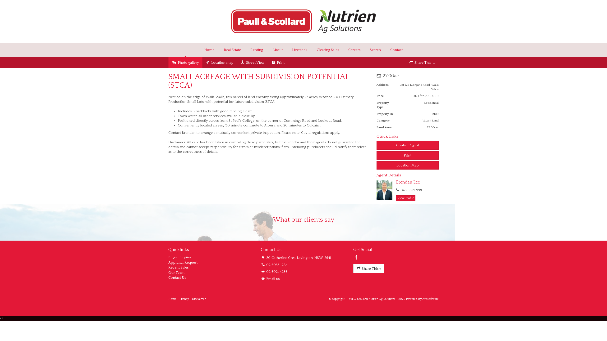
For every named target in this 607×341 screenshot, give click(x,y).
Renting (256, 50)
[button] (408, 155)
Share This (423, 63)
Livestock (299, 50)
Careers (354, 50)
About (277, 50)
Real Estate (232, 50)
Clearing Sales (328, 50)
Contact (396, 50)
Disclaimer (199, 299)
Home (209, 50)
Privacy (184, 299)
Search (375, 50)
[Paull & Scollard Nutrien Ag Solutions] (303, 21)
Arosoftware (430, 299)
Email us (273, 279)
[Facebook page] (356, 258)
